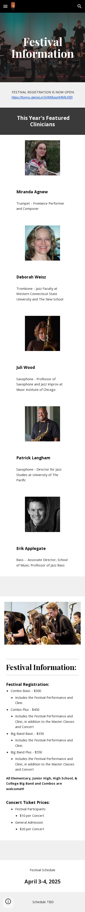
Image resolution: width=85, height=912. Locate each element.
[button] (5, 6)
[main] (42, 47)
